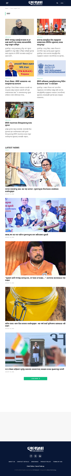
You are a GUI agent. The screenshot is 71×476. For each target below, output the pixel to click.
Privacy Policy (46, 461)
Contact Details (23, 461)
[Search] (57, 3)
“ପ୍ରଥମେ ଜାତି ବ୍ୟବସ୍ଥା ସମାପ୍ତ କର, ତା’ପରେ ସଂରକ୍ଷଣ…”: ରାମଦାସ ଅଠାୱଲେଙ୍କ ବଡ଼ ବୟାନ (35, 279)
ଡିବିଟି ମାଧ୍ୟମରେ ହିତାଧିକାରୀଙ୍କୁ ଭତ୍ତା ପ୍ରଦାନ (18, 124)
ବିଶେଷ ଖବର (40, 78)
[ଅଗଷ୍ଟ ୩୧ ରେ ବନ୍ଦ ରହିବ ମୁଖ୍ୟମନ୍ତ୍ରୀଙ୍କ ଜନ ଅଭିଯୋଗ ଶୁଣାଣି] (35, 215)
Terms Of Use (57, 461)
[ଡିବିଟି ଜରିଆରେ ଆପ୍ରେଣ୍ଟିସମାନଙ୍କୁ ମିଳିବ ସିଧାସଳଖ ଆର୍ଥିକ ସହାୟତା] (51, 68)
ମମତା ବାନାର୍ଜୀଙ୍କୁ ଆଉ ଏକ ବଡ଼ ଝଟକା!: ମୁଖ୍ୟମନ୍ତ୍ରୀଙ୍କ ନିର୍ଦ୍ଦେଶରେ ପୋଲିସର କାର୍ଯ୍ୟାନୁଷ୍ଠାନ (32, 190)
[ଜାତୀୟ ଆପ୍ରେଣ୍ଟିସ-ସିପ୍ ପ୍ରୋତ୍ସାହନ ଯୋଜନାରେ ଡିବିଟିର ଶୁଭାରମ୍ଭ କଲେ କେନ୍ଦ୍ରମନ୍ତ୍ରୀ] (51, 27)
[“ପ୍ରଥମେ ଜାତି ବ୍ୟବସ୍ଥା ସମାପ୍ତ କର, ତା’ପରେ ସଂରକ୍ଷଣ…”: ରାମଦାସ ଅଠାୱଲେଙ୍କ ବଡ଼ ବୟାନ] (35, 258)
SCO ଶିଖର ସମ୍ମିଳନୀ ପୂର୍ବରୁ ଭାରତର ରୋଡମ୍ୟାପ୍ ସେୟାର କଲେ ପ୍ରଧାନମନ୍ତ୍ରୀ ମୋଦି (34, 369)
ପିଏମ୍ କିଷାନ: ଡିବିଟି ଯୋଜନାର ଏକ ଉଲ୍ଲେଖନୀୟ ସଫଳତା (18, 82)
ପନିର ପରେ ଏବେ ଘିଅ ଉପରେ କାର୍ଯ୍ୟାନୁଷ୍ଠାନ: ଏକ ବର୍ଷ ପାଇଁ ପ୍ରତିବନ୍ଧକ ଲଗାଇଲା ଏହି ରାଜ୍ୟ (35, 324)
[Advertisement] (35, 396)
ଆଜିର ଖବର (8, 37)
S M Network (35, 470)
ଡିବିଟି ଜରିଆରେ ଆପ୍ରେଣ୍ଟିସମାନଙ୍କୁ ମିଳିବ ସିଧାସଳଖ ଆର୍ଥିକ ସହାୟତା (51, 82)
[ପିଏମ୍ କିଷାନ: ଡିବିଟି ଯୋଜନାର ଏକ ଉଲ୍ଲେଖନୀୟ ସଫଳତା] (19, 68)
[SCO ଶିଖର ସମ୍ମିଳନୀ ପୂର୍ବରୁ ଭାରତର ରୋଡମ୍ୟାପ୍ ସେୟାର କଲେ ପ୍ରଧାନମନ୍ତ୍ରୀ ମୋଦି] (35, 349)
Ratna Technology (51, 470)
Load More (34, 378)
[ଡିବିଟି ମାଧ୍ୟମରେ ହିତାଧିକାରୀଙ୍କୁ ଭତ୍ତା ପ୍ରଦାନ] (19, 110)
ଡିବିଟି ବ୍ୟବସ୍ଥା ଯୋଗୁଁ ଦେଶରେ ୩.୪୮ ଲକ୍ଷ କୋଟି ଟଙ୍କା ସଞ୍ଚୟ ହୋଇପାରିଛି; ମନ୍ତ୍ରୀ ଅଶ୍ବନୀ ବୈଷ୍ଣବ (18, 42)
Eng (62, 3)
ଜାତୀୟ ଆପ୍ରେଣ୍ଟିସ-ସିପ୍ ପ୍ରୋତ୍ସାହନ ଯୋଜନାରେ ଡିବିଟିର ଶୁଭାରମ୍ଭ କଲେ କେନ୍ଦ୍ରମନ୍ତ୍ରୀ (50, 42)
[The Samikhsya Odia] (35, 3)
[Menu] (7, 3)
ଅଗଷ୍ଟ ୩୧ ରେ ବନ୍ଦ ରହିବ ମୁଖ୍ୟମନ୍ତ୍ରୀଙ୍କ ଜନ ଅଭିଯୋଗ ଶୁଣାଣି (26, 234)
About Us (12, 461)
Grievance (34, 461)
